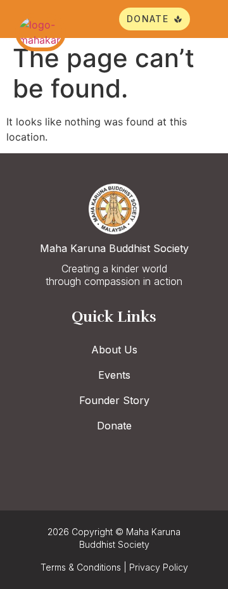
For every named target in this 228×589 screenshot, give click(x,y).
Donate (114, 425)
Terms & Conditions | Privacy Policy (114, 567)
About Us (114, 349)
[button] (204, 19)
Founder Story (114, 400)
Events (114, 375)
